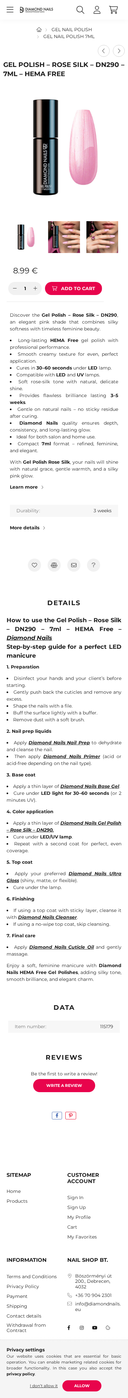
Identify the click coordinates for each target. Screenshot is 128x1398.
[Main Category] (39, 29)
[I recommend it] (73, 565)
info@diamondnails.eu (98, 1306)
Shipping (17, 1306)
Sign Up (76, 1207)
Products (17, 1201)
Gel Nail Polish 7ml (69, 36)
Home (14, 1191)
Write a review (64, 1085)
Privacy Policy (23, 1286)
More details (24, 528)
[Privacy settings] (108, 1327)
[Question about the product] (93, 565)
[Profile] (96, 9)
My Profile (79, 1217)
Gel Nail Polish (72, 29)
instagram (81, 1327)
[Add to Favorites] (34, 565)
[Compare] (54, 565)
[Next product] (119, 51)
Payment (17, 1296)
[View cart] (113, 9)
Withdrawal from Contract (26, 1328)
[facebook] (57, 1115)
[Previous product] (104, 51)
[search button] (80, 9)
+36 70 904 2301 (93, 1295)
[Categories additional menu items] (9, 9)
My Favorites (82, 1237)
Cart (72, 1227)
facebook (68, 1327)
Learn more (24, 487)
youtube (94, 1327)
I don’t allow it (44, 1385)
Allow (82, 1385)
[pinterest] (70, 1115)
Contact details (24, 1316)
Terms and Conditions (32, 1277)
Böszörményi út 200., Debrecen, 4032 (93, 1281)
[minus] (15, 288)
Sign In (75, 1197)
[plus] (35, 288)
